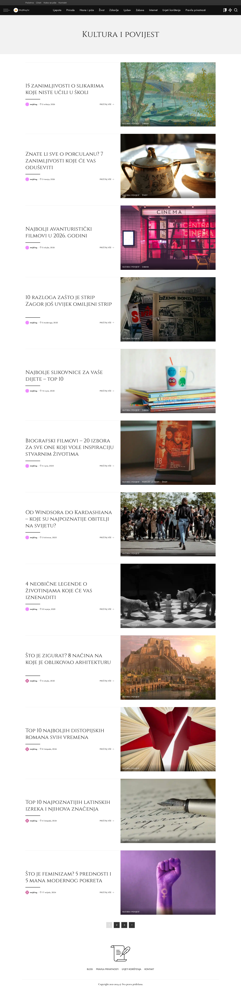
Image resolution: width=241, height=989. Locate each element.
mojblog (33, 104)
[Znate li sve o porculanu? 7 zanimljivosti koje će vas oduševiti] (168, 166)
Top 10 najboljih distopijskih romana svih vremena (64, 734)
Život (144, 195)
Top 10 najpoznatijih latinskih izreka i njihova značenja (67, 806)
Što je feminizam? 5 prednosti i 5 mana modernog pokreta (68, 877)
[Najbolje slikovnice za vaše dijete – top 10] (168, 381)
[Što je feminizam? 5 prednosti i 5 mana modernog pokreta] (168, 882)
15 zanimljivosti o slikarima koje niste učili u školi (64, 89)
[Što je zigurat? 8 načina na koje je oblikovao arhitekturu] (168, 667)
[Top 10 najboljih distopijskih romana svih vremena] (168, 739)
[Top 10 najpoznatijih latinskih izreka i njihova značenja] (168, 811)
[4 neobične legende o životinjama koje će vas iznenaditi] (168, 596)
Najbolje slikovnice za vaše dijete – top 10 (64, 376)
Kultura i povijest (131, 123)
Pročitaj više (105, 104)
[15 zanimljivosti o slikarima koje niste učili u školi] (168, 94)
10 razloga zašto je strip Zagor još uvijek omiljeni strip (68, 301)
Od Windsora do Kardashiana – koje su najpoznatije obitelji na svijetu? (68, 519)
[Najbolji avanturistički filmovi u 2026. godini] (168, 238)
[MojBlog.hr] (21, 10)
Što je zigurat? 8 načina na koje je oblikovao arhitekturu (68, 659)
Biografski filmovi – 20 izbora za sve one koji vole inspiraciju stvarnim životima (69, 447)
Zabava (145, 123)
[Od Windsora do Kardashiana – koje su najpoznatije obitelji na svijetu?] (168, 524)
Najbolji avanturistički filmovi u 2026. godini (58, 232)
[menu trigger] (8, 10)
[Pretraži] (236, 10)
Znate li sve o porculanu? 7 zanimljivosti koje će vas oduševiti (64, 160)
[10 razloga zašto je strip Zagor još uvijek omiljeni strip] (168, 309)
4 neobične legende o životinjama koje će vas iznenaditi (58, 590)
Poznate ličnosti (150, 482)
